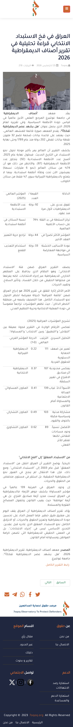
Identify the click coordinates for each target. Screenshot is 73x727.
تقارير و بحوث (24, 661)
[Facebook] (30, 682)
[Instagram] (20, 682)
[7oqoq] (36, 8)
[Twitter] (11, 682)
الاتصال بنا (62, 645)
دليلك (29, 653)
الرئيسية (37, 722)
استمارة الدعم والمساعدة (60, 699)
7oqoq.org (36, 715)
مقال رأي (27, 636)
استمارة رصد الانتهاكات (61, 686)
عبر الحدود (26, 645)
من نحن (64, 636)
